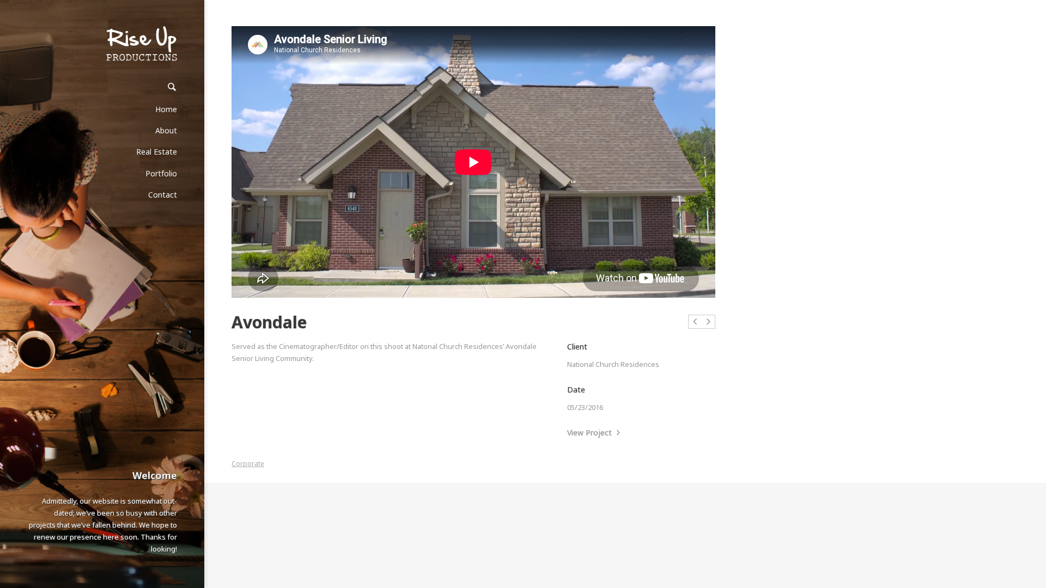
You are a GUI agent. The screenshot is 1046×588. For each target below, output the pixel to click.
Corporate (248, 463)
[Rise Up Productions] (141, 43)
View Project (590, 432)
